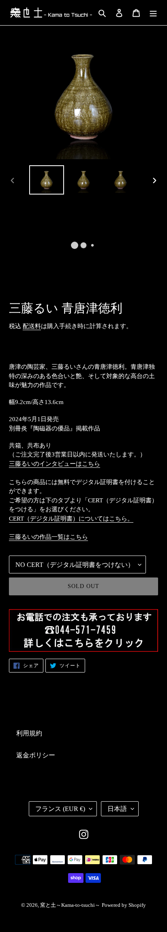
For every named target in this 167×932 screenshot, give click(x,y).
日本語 (117, 808)
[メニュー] (153, 13)
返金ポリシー (35, 755)
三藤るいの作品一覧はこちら (48, 537)
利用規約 (29, 733)
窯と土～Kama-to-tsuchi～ (70, 905)
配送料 (32, 326)
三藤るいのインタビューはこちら (54, 464)
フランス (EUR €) (60, 808)
